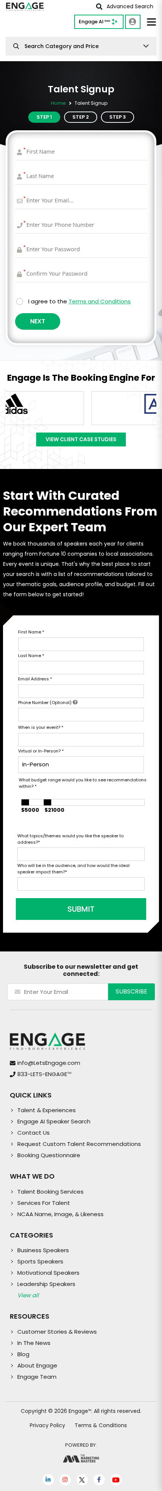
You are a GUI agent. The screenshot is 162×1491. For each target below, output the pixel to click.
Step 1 (44, 117)
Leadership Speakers (46, 1284)
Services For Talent (43, 1203)
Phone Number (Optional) (45, 703)
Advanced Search (130, 6)
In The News (33, 1343)
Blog (23, 1354)
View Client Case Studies (81, 439)
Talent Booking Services (50, 1192)
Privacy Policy (47, 1425)
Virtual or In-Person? (41, 751)
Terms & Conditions (101, 1425)
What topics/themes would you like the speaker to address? (70, 839)
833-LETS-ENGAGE (44, 1074)
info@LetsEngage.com (48, 1063)
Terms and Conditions (100, 301)
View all (28, 1295)
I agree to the (79, 301)
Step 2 (80, 117)
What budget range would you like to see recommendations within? (83, 783)
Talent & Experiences (46, 1110)
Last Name (31, 656)
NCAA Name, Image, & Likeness (60, 1214)
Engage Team (37, 1377)
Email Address (35, 679)
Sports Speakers (40, 1261)
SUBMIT (81, 909)
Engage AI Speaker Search (53, 1121)
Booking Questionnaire (48, 1155)
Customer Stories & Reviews (57, 1332)
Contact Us (33, 1133)
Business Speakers (43, 1250)
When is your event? (40, 727)
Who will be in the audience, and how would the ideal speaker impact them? (73, 868)
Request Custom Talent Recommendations (79, 1144)
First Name (31, 632)
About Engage (37, 1365)
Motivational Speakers (48, 1273)
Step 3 (117, 117)
